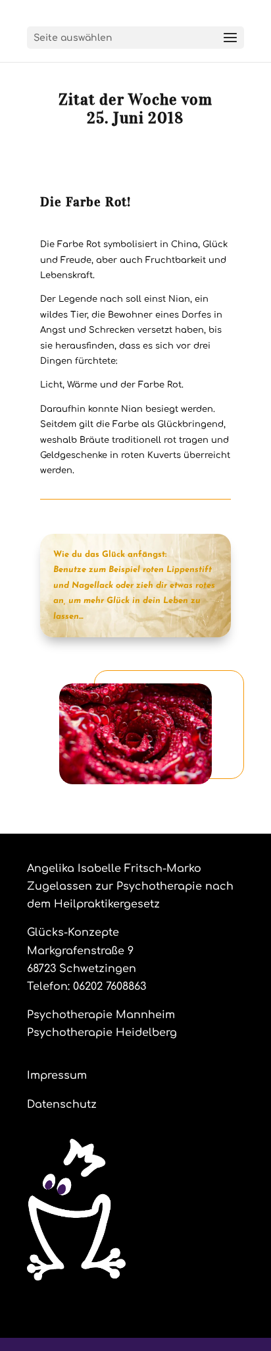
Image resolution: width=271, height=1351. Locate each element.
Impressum (57, 1075)
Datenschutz (62, 1104)
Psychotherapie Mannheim (101, 1015)
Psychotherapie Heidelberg (102, 1033)
